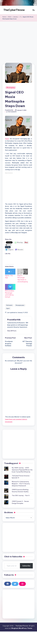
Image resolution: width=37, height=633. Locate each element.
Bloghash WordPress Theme (21, 628)
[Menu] (33, 10)
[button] (11, 331)
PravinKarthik (14, 319)
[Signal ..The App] (10, 272)
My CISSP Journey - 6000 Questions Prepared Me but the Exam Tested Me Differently (22, 470)
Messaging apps (20, 305)
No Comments (12, 111)
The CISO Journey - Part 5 (20, 495)
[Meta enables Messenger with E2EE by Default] (10, 287)
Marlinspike (9, 305)
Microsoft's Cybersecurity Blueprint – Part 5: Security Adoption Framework (21, 484)
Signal (7, 138)
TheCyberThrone (14, 9)
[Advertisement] (18, 41)
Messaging (11, 87)
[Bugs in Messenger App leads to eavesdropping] (22, 272)
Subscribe (26, 566)
